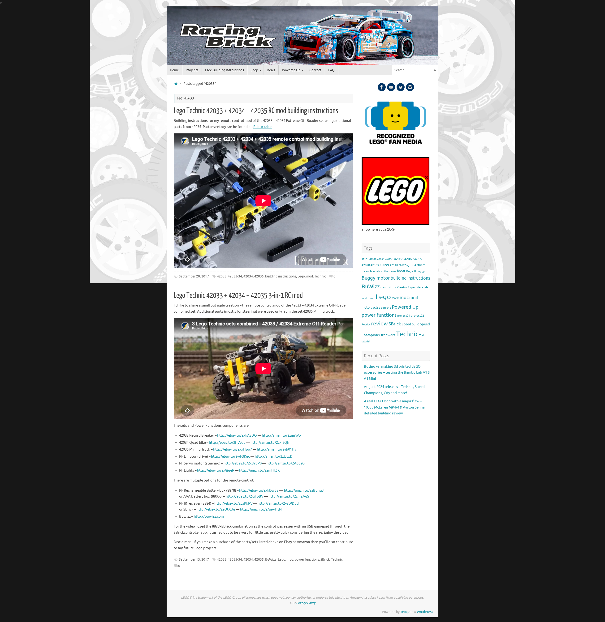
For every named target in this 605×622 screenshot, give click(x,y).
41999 (372, 259)
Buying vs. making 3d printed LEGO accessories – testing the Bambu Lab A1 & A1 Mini (397, 372)
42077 (418, 259)
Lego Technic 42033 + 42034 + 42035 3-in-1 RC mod (238, 295)
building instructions (280, 276)
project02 (417, 316)
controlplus (388, 287)
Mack (395, 298)
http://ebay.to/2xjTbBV (245, 496)
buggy (421, 271)
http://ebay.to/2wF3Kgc (230, 456)
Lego (301, 276)
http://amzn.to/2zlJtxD (274, 456)
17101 (365, 259)
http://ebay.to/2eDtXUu (215, 509)
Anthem (419, 265)
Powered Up (405, 307)
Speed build (410, 324)
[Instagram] (410, 87)
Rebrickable (262, 127)
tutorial (366, 341)
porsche (386, 308)
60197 (402, 265)
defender (423, 287)
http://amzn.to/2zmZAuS (288, 496)
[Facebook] (382, 87)
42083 (375, 265)
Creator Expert (407, 287)
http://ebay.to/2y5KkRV (233, 503)
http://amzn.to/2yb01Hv (276, 449)
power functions (307, 560)
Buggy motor (376, 278)
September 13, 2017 (194, 560)
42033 (221, 276)
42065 (398, 259)
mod (309, 276)
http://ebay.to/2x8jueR (215, 470)
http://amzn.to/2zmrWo (281, 435)
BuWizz (271, 560)
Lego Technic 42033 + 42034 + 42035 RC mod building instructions (256, 111)
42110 (394, 265)
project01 (403, 316)
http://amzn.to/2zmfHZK (259, 470)
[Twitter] (401, 87)
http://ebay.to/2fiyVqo (227, 442)
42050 (389, 259)
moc (404, 297)
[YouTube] (391, 87)
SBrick (325, 560)
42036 (380, 259)
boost (401, 271)
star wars (387, 335)
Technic (320, 276)
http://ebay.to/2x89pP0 (243, 463)
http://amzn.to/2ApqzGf (286, 463)
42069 (409, 259)
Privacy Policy (305, 603)
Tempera (406, 612)
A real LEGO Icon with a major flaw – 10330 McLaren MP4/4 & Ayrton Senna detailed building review (394, 407)
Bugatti (411, 271)
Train (422, 335)
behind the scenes (386, 271)
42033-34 (235, 276)
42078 (366, 265)
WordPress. (425, 612)
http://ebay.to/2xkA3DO (237, 435)
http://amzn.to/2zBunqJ (304, 490)
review (379, 323)
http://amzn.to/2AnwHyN (261, 509)
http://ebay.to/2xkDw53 (258, 490)
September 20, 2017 (194, 276)
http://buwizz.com (209, 516)
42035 (259, 276)
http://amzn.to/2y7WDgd (278, 503)
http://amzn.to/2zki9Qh (270, 442)
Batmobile (368, 271)
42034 (248, 276)
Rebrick (366, 324)
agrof (410, 265)
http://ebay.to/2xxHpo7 (232, 449)
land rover (368, 298)
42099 (384, 265)
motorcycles (371, 308)
